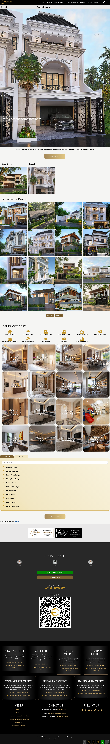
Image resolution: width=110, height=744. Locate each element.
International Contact (55, 572)
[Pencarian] (89, 742)
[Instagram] (86, 710)
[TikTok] (92, 710)
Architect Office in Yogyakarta (19, 692)
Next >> (59, 315)
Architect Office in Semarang (55, 692)
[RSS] (102, 710)
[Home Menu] (43, 2)
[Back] (2, 7)
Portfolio (48, 2)
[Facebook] (83, 710)
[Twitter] (98, 711)
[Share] (98, 742)
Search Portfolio (6, 457)
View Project (54, 156)
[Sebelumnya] (84, 742)
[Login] (100, 2)
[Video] (93, 742)
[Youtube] (89, 710)
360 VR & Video (58, 2)
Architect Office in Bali (41, 664)
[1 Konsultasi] (102, 742)
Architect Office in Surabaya (95, 665)
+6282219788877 (55, 588)
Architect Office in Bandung (68, 665)
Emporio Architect (47, 737)
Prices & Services (71, 2)
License (17, 521)
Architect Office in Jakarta (14, 662)
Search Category (21, 457)
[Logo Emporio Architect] (6, 2)
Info (89, 2)
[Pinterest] (95, 710)
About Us (82, 2)
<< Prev (50, 315)
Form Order (55, 577)
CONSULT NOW (55, 516)
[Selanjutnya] (107, 742)
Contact (96, 2)
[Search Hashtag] (6, 7)
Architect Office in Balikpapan (91, 690)
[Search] (107, 2)
